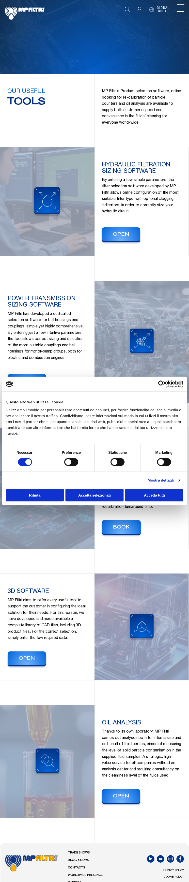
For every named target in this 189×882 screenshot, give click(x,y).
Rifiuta (34, 495)
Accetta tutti (154, 495)
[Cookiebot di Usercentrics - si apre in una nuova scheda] (161, 384)
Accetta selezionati (94, 495)
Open (121, 234)
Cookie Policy (174, 877)
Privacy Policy (173, 870)
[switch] (71, 462)
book (121, 527)
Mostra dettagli (161, 480)
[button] (139, 9)
